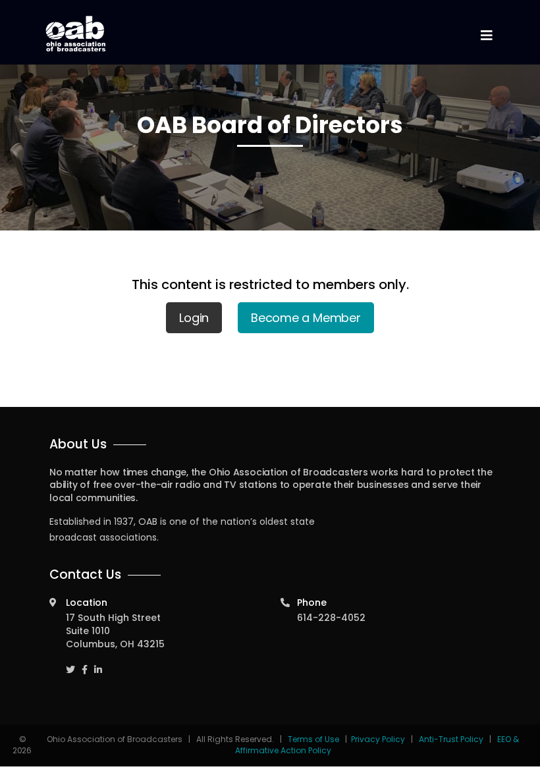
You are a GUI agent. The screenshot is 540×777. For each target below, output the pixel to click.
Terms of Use (314, 739)
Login (194, 317)
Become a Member (306, 317)
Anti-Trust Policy (451, 739)
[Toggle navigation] (486, 36)
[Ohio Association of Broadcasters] (76, 33)
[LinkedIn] (98, 663)
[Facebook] (85, 663)
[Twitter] (70, 663)
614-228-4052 (331, 617)
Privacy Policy (378, 739)
